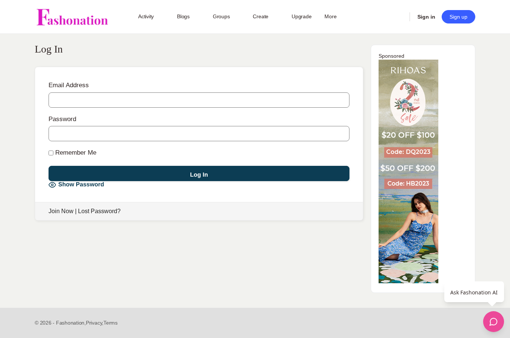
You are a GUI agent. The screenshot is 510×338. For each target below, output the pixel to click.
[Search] (399, 16)
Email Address (69, 85)
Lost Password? (99, 211)
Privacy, (94, 323)
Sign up (458, 17)
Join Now (61, 211)
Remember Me (74, 152)
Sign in (426, 17)
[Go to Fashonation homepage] (72, 17)
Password (62, 119)
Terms (110, 323)
